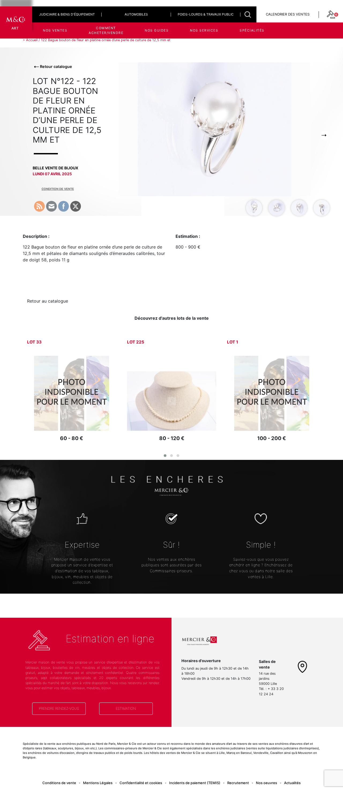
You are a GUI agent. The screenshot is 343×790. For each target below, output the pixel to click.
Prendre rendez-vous (59, 709)
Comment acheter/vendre (106, 30)
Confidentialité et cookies (141, 783)
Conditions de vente (59, 783)
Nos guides (157, 30)
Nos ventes (55, 30)
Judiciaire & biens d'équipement (67, 14)
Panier (296, 50)
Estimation (126, 709)
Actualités (292, 783)
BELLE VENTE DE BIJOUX (55, 168)
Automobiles (136, 14)
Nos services (204, 30)
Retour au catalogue (47, 301)
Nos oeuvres (266, 783)
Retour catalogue (55, 66)
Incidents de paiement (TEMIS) (194, 783)
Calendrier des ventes (288, 14)
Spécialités (252, 30)
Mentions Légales (98, 783)
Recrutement (238, 783)
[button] (165, 455)
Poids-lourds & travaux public (206, 14)
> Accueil (30, 40)
